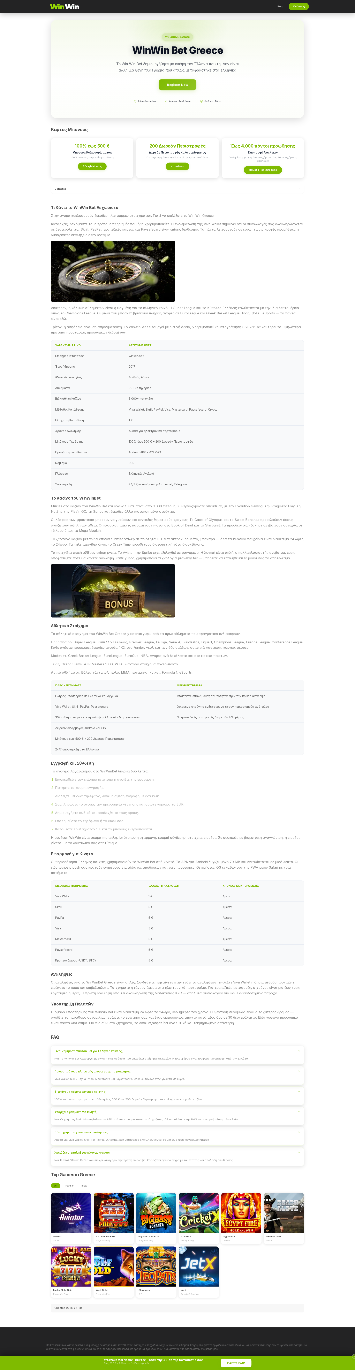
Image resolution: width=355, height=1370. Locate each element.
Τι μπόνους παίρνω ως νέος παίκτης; (80, 1091)
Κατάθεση (177, 166)
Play (71, 1208)
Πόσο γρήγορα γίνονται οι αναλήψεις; (81, 1132)
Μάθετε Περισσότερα (263, 169)
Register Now (177, 84)
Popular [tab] (69, 1185)
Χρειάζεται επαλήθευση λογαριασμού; (81, 1152)
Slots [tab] (84, 1185)
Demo (71, 1216)
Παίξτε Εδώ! (236, 1363)
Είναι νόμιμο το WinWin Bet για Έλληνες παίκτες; (88, 1051)
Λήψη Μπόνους (92, 166)
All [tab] (55, 1185)
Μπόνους (299, 6)
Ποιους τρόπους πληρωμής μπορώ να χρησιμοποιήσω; (92, 1071)
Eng (280, 6)
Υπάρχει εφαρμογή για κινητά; (75, 1112)
